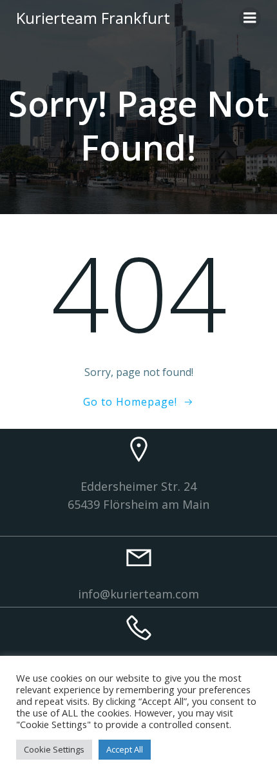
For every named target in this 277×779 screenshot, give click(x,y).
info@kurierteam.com (138, 594)
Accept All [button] (124, 749)
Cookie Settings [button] (54, 749)
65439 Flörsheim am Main (138, 504)
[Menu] (250, 18)
